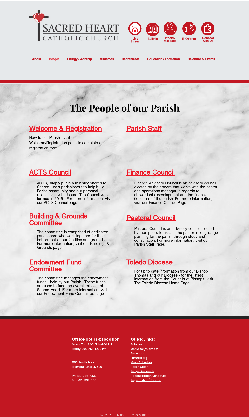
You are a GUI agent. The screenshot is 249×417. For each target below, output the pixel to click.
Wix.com (144, 415)
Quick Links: (143, 339)
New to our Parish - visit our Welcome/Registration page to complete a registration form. (65, 142)
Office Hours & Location (96, 339)
